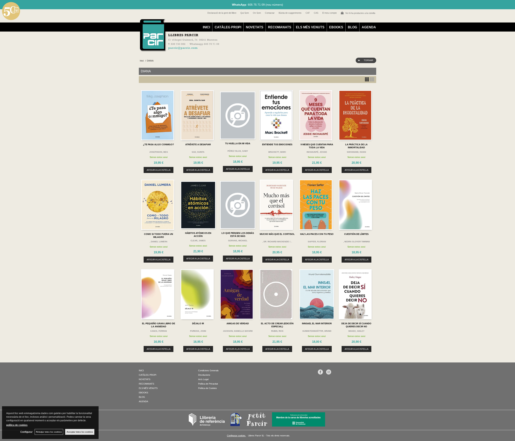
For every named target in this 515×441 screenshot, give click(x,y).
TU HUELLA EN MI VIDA (237, 143)
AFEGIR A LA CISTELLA (158, 170)
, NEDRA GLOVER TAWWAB (356, 241)
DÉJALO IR (198, 323)
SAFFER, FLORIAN (317, 241)
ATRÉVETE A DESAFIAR (198, 144)
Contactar (270, 13)
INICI (206, 27)
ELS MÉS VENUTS (310, 27)
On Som (257, 13)
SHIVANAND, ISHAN (356, 152)
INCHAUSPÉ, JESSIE (317, 152)
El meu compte (329, 13)
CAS (316, 13)
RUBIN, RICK (277, 331)
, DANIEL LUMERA (158, 241)
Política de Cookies (207, 388)
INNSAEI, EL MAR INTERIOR (317, 323)
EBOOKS (336, 27)
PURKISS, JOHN (198, 331)
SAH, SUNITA (198, 152)
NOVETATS (254, 27)
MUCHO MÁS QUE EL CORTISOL (277, 234)
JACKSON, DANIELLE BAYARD (238, 331)
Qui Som (244, 13)
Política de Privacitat (208, 384)
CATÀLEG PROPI (228, 27)
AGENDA (369, 27)
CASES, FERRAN (158, 331)
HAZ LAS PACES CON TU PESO (317, 234)
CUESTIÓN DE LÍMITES (356, 234)
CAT (308, 13)
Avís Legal (203, 379)
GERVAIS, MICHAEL (237, 240)
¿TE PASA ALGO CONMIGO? (158, 144)
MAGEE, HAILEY (356, 331)
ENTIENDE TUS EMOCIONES (277, 144)
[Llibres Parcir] (238, 49)
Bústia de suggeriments (290, 13)
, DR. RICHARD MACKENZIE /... (277, 241)
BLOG (352, 27)
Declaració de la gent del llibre (221, 13)
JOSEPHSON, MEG (158, 152)
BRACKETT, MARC (277, 152)
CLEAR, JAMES (198, 240)
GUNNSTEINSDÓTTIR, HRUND (316, 331)
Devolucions (204, 375)
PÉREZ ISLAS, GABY (238, 151)
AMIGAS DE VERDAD (238, 323)
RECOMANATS (279, 27)
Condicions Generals (208, 370)
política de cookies (17, 425)
